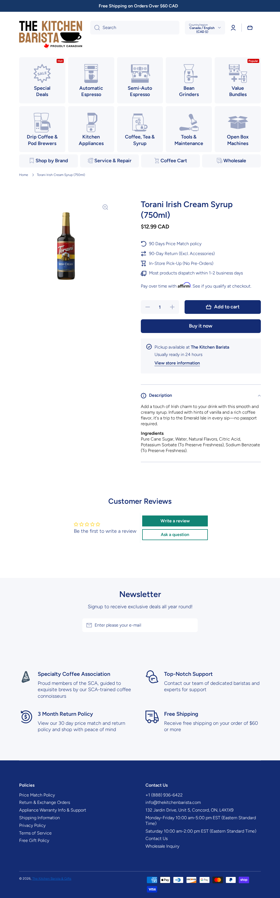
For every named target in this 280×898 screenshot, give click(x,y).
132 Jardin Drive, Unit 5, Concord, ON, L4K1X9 (189, 810)
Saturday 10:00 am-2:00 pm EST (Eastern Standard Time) (200, 831)
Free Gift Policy (34, 840)
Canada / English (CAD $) (202, 30)
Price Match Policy (37, 795)
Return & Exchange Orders (44, 802)
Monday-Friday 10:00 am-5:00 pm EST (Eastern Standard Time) (200, 820)
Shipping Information (39, 817)
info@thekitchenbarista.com (173, 802)
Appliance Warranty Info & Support (52, 810)
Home (23, 175)
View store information (177, 363)
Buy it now (200, 326)
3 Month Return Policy (65, 714)
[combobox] (134, 27)
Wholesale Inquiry (162, 846)
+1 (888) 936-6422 (164, 795)
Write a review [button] (175, 520)
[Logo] (50, 35)
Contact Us (156, 838)
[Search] (95, 27)
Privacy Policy (32, 825)
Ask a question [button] (175, 534)
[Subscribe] (191, 625)
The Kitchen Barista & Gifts (51, 878)
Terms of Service (35, 833)
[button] (250, 27)
